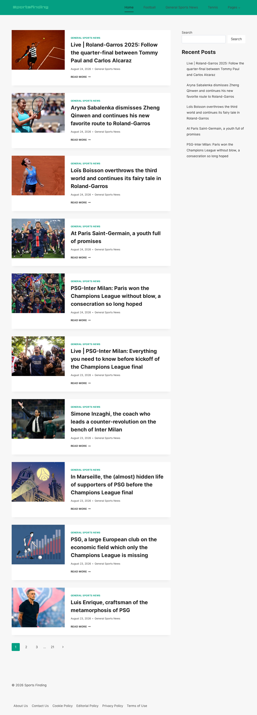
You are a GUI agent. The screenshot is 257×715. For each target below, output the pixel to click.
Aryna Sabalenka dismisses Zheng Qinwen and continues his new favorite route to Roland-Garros (115, 115)
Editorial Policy (87, 706)
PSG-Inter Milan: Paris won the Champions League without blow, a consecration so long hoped (116, 296)
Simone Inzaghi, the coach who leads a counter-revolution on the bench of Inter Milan (113, 422)
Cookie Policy (62, 706)
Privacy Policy (112, 706)
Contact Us (40, 706)
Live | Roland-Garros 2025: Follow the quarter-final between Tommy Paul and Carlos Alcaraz (114, 53)
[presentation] (38, 50)
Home (129, 7)
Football (150, 7)
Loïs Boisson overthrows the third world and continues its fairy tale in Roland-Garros (116, 178)
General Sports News (182, 7)
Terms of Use (137, 706)
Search (187, 32)
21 (52, 647)
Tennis (213, 7)
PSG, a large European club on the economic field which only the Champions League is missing (114, 547)
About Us (21, 706)
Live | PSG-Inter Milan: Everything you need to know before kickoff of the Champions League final (115, 359)
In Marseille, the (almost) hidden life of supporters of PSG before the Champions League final (117, 484)
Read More (81, 76)
